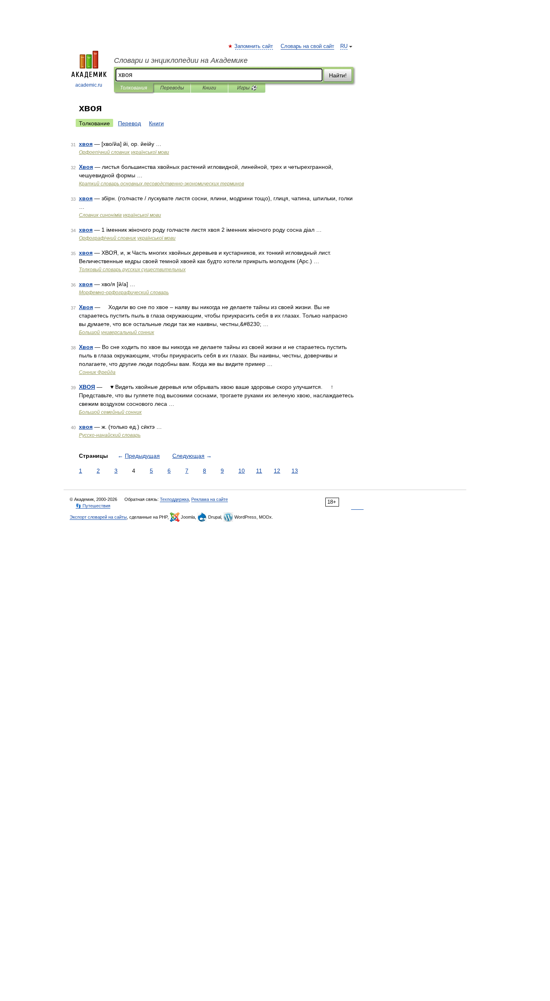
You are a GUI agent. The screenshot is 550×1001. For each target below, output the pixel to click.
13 (295, 470)
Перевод (129, 123)
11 (259, 470)
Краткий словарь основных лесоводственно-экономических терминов (161, 184)
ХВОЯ (87, 387)
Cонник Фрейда (97, 372)
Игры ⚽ (247, 88)
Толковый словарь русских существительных (132, 269)
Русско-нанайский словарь (110, 435)
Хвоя (86, 167)
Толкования (133, 88)
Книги (209, 88)
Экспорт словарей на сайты (98, 517)
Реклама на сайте (209, 499)
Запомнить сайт (254, 46)
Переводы (172, 88)
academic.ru (88, 85)
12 (277, 470)
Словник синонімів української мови (120, 215)
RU (343, 46)
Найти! (338, 75)
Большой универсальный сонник (116, 332)
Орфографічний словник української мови (127, 238)
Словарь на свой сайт (307, 46)
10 (241, 470)
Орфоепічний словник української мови (124, 152)
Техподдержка (174, 499)
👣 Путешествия (93, 505)
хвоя (86, 144)
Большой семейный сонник (110, 412)
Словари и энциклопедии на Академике (181, 60)
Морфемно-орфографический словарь (124, 292)
